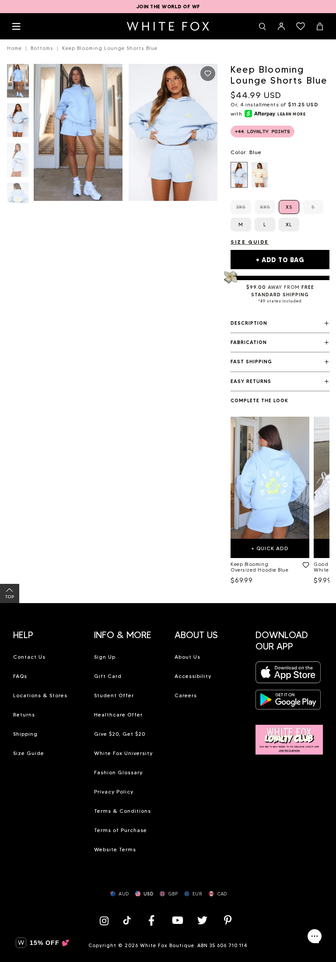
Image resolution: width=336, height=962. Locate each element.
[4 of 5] (18, 202)
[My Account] (281, 26)
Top (9, 597)
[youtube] (176, 920)
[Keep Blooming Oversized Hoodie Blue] (270, 478)
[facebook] (151, 920)
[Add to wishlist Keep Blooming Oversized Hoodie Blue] (304, 563)
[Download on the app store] (288, 675)
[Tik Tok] (127, 920)
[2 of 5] (18, 122)
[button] (280, 323)
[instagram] (106, 920)
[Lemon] (259, 175)
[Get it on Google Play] (288, 702)
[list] (280, 175)
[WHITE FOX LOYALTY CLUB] (289, 734)
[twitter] (202, 920)
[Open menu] (16, 26)
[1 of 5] (18, 83)
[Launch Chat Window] (314, 936)
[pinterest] (227, 920)
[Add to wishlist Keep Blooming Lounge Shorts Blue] (208, 73)
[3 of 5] (18, 162)
